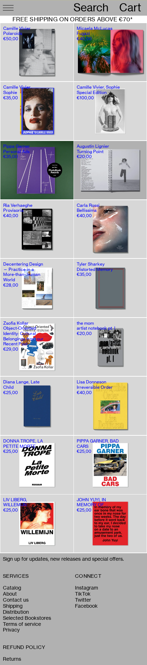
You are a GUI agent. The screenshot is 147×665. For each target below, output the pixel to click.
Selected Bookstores (27, 618)
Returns (12, 659)
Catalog (12, 588)
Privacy (11, 630)
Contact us (16, 600)
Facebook (86, 606)
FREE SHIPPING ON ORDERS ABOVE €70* (72, 19)
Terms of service (22, 624)
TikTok (83, 594)
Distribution (16, 612)
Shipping (12, 606)
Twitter (83, 600)
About (10, 594)
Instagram (86, 588)
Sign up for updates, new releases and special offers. (63, 559)
